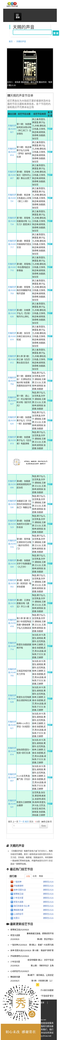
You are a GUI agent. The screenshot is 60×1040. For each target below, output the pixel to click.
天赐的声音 (21, 41)
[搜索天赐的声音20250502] (51, 583)
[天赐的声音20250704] (49, 380)
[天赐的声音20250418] (49, 623)
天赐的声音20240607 (12, 777)
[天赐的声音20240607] (49, 777)
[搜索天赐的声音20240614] (51, 751)
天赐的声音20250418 (12, 623)
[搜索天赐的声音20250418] (51, 623)
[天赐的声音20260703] (49, 290)
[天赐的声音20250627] (49, 400)
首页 (11, 41)
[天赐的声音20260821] (49, 129)
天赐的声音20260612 (12, 359)
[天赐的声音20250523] (49, 524)
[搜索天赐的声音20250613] (51, 440)
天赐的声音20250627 (12, 400)
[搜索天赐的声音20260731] (51, 198)
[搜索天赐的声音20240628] (51, 698)
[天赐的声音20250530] (49, 504)
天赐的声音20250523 (12, 524)
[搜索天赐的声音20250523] (51, 524)
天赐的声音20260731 (12, 198)
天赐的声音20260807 (12, 175)
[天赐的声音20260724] (49, 221)
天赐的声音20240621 (12, 725)
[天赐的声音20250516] (49, 543)
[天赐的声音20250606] (49, 484)
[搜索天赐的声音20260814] (51, 152)
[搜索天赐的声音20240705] (51, 672)
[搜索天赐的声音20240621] (51, 725)
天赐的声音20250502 (12, 583)
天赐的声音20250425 (12, 603)
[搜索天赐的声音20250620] (51, 420)
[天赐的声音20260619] (49, 336)
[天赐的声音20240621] (49, 725)
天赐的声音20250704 (12, 380)
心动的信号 (18, 914)
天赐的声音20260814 (12, 152)
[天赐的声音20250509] (49, 563)
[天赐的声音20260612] (49, 359)
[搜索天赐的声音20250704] (51, 380)
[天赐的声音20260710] (49, 267)
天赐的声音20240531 (12, 803)
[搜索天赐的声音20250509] (51, 563)
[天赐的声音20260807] (49, 175)
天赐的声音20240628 (12, 698)
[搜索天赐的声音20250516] (51, 543)
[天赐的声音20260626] (49, 313)
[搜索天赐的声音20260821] (51, 129)
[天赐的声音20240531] (49, 803)
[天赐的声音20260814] (49, 152)
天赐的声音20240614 (12, 751)
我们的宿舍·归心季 (22, 906)
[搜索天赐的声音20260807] (51, 175)
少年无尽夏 (18, 898)
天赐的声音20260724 (12, 221)
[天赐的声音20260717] (49, 244)
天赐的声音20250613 (12, 440)
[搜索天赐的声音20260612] (51, 359)
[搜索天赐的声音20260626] (51, 313)
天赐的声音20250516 (12, 543)
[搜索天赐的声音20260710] (51, 267)
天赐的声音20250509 (12, 563)
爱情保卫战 (18, 894)
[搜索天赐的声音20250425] (51, 603)
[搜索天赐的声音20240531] (51, 803)
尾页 (27, 821)
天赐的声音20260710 (12, 267)
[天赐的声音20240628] (49, 698)
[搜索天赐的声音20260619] (51, 336)
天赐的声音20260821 (12, 128)
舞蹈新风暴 (18, 910)
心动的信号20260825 (19, 971)
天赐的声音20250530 (12, 504)
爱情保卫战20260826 (19, 929)
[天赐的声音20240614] (49, 751)
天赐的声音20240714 (12, 646)
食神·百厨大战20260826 (20, 950)
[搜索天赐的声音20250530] (51, 504)
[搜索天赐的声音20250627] (51, 400)
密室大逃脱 (18, 902)
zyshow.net (41, 1019)
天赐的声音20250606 (12, 484)
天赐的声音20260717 (12, 244)
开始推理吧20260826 (19, 956)
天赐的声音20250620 (12, 420)
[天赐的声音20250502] (49, 583)
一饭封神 (17, 881)
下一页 (21, 821)
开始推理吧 (18, 885)
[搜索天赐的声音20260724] (51, 221)
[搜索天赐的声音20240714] (51, 646)
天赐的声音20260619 (12, 336)
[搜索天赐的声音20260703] (51, 290)
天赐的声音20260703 (12, 290)
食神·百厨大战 (20, 889)
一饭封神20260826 (18, 944)
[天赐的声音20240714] (49, 646)
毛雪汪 (17, 918)
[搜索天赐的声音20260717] (51, 244)
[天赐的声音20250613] (49, 440)
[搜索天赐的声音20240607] (51, 777)
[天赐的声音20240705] (49, 672)
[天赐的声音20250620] (49, 420)
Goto (43, 825)
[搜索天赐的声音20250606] (51, 484)
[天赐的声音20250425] (49, 603)
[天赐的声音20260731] (49, 198)
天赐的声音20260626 (12, 313)
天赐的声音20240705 (12, 672)
